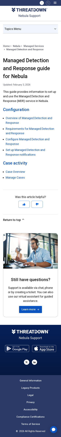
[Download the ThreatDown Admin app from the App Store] (44, 348)
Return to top (12, 220)
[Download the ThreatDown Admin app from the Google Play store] (17, 348)
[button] (48, 3)
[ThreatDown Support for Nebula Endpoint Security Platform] (30, 13)
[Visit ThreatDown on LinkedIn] (34, 362)
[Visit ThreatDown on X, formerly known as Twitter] (26, 362)
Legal (30, 395)
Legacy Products (30, 388)
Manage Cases (15, 177)
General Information (30, 380)
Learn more (29, 309)
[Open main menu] (55, 3)
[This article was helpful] (24, 204)
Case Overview (15, 171)
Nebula (16, 46)
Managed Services (34, 46)
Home (6, 46)
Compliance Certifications (30, 417)
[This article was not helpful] (37, 204)
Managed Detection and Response (24, 49)
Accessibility (30, 409)
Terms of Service (30, 424)
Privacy (30, 402)
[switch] (42, 3)
